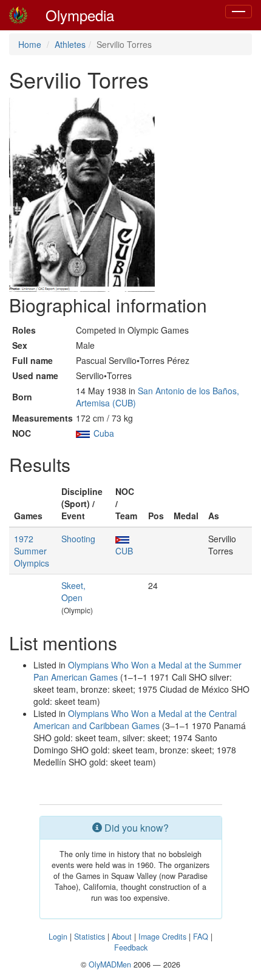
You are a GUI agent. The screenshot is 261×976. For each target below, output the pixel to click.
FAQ (200, 936)
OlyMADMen (110, 964)
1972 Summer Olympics (31, 551)
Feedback (130, 947)
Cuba (103, 433)
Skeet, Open (73, 591)
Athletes (70, 44)
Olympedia (80, 14)
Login (58, 936)
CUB (124, 551)
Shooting (78, 539)
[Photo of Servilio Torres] (82, 195)
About (122, 936)
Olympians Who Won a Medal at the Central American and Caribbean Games (135, 719)
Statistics (89, 936)
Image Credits (162, 936)
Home (29, 44)
